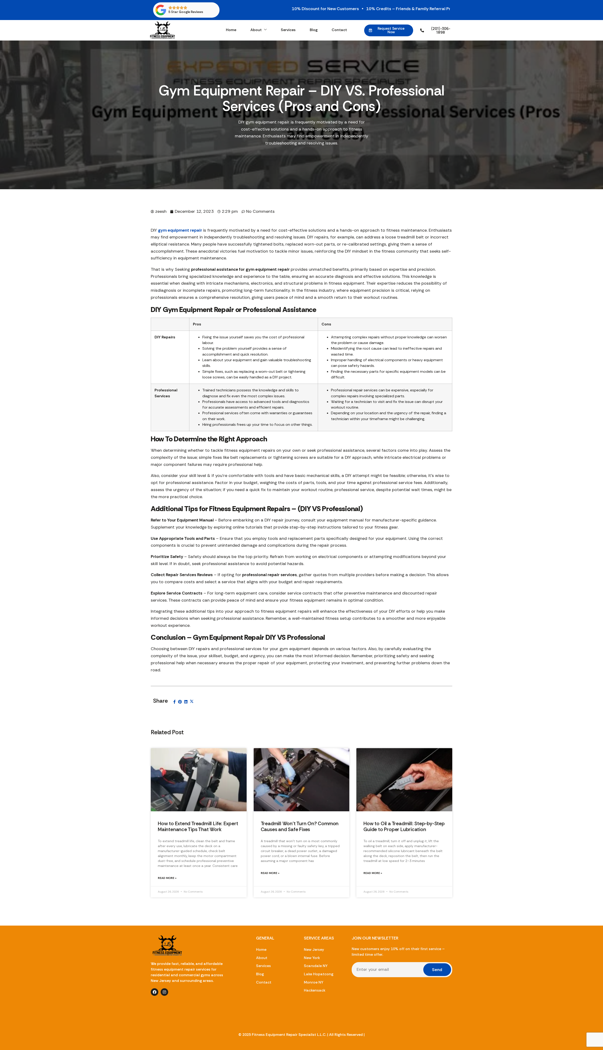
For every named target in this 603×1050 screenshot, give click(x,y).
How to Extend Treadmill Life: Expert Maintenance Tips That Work (198, 826)
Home (231, 29)
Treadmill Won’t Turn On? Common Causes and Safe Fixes (300, 826)
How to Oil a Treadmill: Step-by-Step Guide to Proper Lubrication (403, 826)
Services (288, 29)
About (256, 29)
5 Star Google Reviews (185, 12)
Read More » (167, 878)
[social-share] (174, 701)
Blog (314, 29)
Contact (339, 29)
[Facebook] (154, 992)
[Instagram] (164, 992)
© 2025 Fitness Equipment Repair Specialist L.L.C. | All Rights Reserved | (301, 1034)
